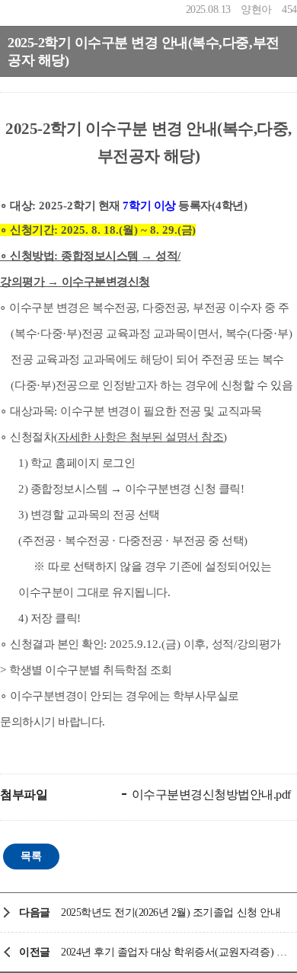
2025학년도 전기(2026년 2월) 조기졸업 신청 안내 (170, 912)
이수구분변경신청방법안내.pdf (210, 794)
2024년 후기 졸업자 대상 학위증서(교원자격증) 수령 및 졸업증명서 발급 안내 (175, 952)
